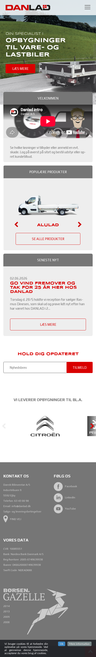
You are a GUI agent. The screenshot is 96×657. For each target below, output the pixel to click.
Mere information (79, 643)
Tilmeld (80, 367)
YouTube (70, 508)
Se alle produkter (48, 239)
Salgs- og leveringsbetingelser (22, 511)
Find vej (15, 519)
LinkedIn (70, 497)
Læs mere (20, 68)
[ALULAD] (48, 220)
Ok (61, 643)
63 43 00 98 (21, 500)
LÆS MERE (48, 324)
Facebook (71, 486)
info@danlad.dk (21, 506)
